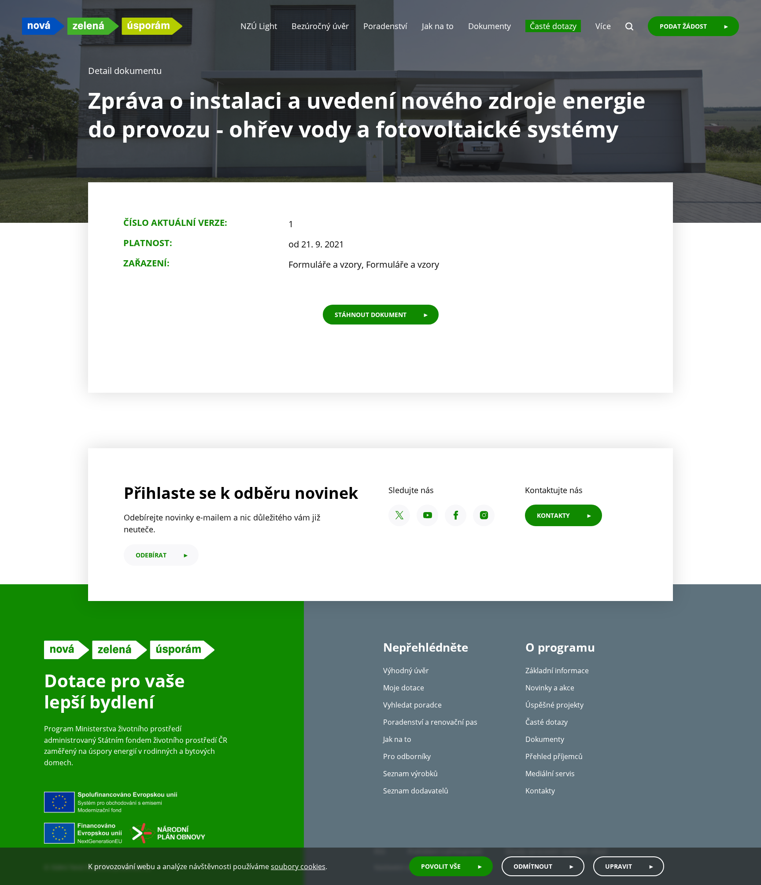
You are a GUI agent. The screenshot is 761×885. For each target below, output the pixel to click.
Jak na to (438, 26)
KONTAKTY (553, 515)
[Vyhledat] (629, 26)
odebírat (151, 555)
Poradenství (385, 26)
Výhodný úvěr (406, 670)
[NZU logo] (102, 26)
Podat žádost (683, 26)
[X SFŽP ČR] (399, 515)
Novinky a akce (549, 688)
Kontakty (540, 791)
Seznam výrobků (410, 773)
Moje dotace (403, 688)
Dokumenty (489, 26)
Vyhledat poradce (412, 705)
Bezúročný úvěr (320, 26)
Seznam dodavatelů (415, 791)
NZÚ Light (258, 26)
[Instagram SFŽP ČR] (484, 515)
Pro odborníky (407, 756)
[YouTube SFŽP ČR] (427, 515)
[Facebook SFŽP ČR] (455, 515)
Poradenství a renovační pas (430, 722)
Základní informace (557, 670)
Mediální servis (550, 773)
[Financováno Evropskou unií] (165, 817)
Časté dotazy (553, 26)
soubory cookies (298, 866)
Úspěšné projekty (554, 705)
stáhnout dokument (370, 314)
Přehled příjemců (554, 756)
